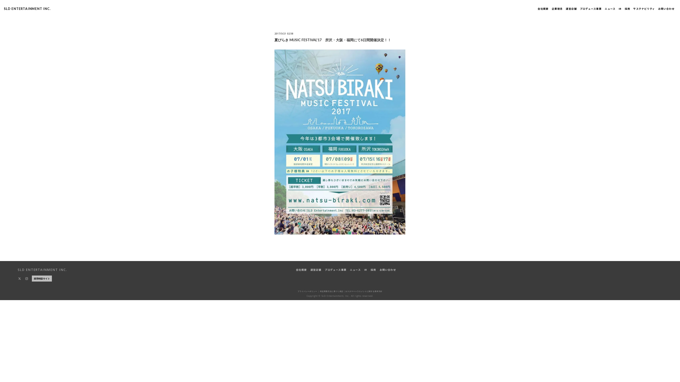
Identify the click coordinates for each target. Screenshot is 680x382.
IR (620, 8)
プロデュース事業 (591, 8)
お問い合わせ (666, 8)
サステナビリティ (644, 8)
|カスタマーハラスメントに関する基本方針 (362, 291)
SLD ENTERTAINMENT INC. (27, 9)
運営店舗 (571, 8)
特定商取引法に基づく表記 (331, 291)
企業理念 (557, 8)
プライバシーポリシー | (308, 291)
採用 (627, 8)
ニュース (610, 8)
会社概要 (543, 8)
